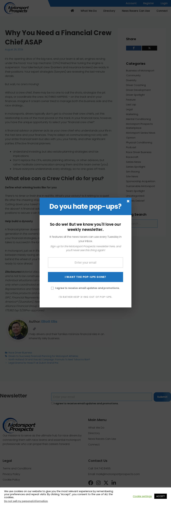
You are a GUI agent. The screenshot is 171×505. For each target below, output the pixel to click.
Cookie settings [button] (142, 496)
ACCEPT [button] (160, 496)
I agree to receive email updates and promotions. (87, 288)
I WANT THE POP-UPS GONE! (85, 277)
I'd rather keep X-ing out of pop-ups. (85, 297)
